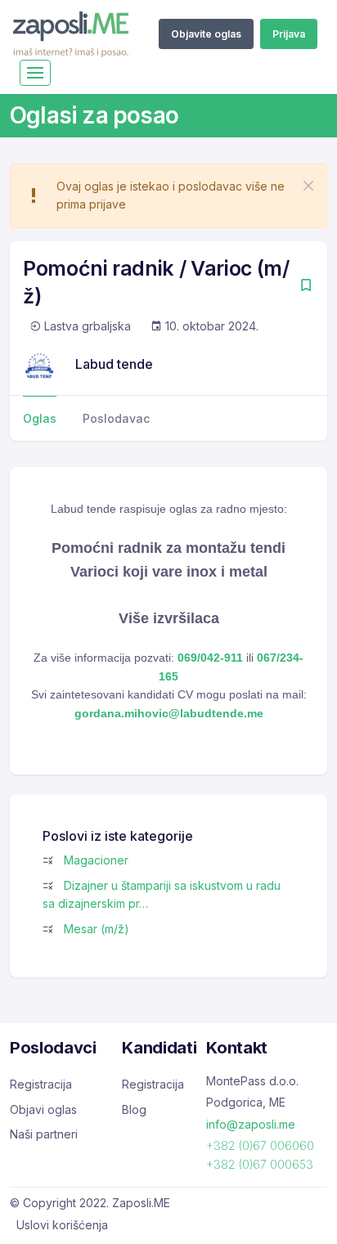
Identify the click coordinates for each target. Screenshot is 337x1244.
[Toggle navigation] (35, 73)
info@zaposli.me (250, 1124)
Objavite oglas (206, 34)
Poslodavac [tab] (116, 418)
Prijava (288, 34)
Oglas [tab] (39, 418)
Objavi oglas (43, 1109)
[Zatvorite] (308, 185)
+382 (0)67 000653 (259, 1164)
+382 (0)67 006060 (260, 1145)
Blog (134, 1109)
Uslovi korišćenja (62, 1225)
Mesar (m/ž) (96, 929)
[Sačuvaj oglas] (306, 287)
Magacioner (96, 860)
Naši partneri (44, 1134)
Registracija (41, 1084)
